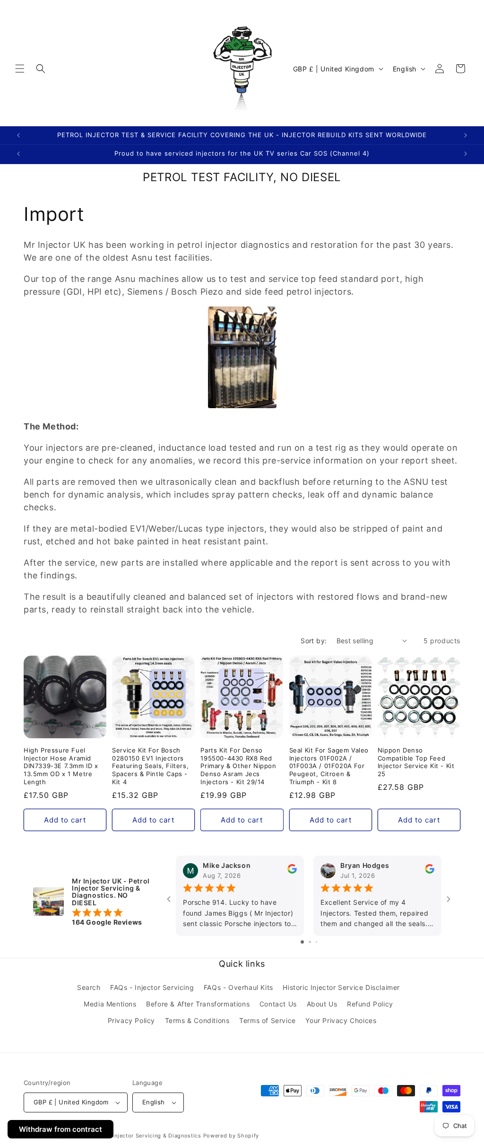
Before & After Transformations (198, 1004)
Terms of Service (267, 1020)
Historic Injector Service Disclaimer (341, 987)
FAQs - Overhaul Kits (238, 987)
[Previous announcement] (18, 135)
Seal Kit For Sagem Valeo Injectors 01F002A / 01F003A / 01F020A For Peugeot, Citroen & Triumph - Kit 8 (329, 766)
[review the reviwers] (292, 871)
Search (89, 987)
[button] (19, 68)
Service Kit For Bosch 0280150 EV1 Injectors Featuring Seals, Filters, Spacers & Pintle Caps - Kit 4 (150, 766)
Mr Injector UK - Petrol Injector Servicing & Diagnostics (125, 1135)
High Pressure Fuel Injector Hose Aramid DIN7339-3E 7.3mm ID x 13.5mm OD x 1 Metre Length (61, 766)
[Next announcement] (465, 135)
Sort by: (314, 641)
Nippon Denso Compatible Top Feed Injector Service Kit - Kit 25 (416, 762)
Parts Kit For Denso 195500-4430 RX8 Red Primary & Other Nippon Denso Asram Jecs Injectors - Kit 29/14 (238, 766)
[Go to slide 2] (310, 942)
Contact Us (278, 1004)
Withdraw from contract (60, 1129)
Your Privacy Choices (340, 1020)
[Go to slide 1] (302, 942)
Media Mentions (110, 1004)
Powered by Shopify (231, 1135)
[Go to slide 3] (316, 942)
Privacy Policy (131, 1020)
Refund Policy (370, 1004)
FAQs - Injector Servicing (152, 987)
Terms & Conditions (197, 1020)
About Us (322, 1004)
